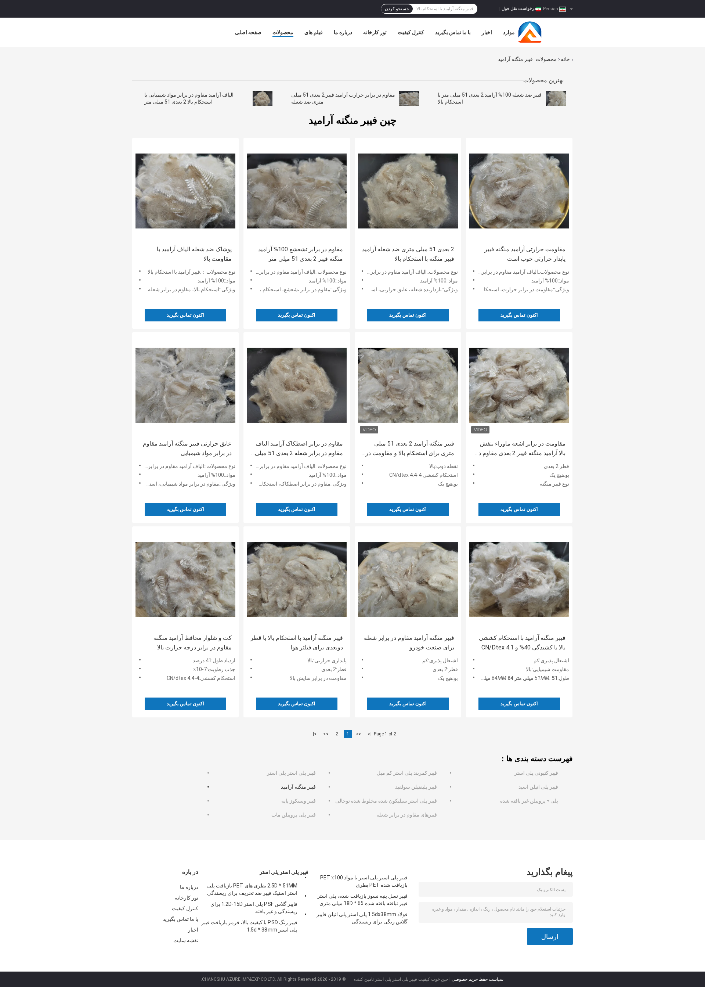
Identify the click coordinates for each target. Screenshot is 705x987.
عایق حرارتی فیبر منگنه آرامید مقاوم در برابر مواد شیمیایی (187, 448)
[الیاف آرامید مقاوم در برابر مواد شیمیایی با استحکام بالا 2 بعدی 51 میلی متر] (262, 98)
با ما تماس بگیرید (453, 32)
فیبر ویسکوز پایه (298, 801)
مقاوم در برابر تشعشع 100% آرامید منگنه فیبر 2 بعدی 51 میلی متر (300, 254)
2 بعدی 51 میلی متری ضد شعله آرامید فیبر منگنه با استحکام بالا (408, 254)
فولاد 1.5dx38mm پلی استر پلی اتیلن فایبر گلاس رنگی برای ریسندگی (362, 918)
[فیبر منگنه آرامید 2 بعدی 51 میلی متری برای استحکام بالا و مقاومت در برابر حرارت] (408, 385)
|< (370, 733)
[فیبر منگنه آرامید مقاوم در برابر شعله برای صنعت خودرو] (408, 580)
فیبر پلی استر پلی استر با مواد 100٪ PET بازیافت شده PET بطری (364, 881)
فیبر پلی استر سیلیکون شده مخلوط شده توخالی (386, 801)
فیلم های (313, 32)
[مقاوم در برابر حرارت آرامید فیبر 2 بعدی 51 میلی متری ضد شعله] (409, 98)
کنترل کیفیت (411, 32)
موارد (509, 32)
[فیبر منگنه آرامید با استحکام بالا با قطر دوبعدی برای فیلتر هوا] (297, 580)
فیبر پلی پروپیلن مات (293, 815)
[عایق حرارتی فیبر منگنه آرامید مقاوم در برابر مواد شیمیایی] (185, 385)
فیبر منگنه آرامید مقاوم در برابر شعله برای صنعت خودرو (409, 642)
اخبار (487, 32)
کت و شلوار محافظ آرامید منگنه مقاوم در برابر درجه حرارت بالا (193, 642)
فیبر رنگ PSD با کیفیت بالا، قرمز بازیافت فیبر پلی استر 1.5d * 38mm (249, 926)
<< (358, 733)
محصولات (282, 32)
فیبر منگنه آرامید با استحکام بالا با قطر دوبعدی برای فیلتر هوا (296, 642)
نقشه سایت (185, 940)
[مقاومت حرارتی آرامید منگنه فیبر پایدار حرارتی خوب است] (519, 191)
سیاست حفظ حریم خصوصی (477, 979)
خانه (565, 59)
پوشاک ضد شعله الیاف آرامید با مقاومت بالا (194, 254)
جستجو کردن (397, 8)
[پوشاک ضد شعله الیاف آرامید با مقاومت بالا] (185, 191)
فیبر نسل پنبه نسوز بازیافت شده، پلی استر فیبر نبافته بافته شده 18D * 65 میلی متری (362, 899)
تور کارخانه (375, 32)
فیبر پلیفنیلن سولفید (416, 787)
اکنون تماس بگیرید (185, 315)
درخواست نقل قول (519, 8)
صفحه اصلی (248, 32)
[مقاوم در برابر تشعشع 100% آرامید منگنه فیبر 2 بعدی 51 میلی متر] (297, 191)
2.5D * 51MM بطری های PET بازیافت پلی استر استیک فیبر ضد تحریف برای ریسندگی (252, 889)
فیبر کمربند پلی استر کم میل (407, 773)
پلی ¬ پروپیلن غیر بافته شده (529, 801)
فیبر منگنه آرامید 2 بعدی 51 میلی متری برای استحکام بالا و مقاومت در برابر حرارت (409, 449)
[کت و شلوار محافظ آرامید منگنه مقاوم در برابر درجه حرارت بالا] (185, 580)
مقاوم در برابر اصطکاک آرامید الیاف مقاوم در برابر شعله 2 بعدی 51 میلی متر (299, 449)
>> (325, 733)
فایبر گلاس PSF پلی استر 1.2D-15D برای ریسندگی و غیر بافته (253, 907)
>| (315, 733)
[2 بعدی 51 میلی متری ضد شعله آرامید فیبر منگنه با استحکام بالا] (408, 191)
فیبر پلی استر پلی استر (291, 773)
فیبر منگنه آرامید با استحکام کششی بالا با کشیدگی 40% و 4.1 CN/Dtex (522, 642)
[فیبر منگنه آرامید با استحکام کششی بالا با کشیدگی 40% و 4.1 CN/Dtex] (519, 580)
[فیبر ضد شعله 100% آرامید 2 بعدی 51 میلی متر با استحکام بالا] (556, 98)
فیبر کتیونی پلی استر (536, 773)
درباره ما (343, 32)
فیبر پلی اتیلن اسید (538, 787)
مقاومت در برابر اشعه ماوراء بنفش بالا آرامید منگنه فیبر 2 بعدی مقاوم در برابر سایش (520, 449)
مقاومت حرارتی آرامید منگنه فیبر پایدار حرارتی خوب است (524, 254)
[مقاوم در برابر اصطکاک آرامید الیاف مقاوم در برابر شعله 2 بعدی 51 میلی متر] (297, 385)
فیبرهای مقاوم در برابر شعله (406, 815)
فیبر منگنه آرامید (298, 787)
